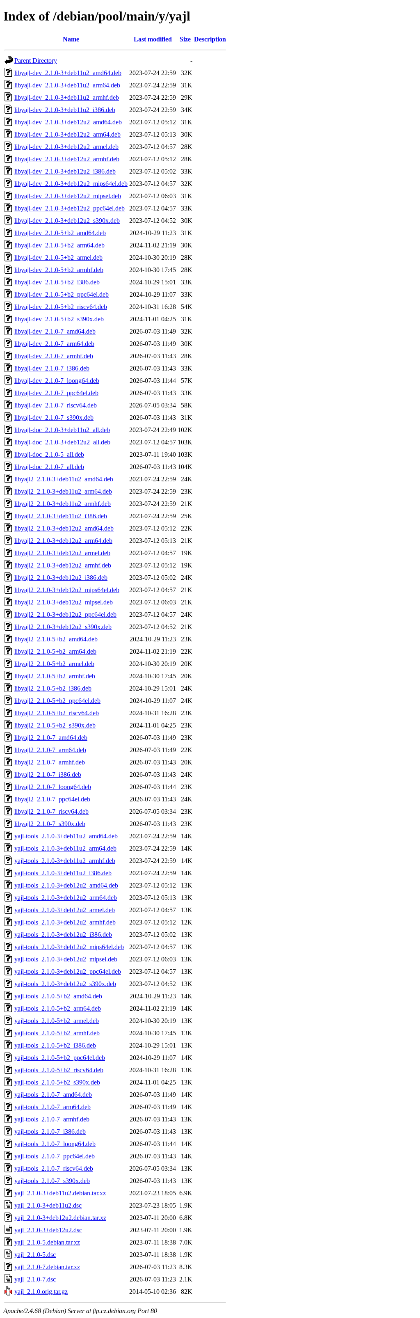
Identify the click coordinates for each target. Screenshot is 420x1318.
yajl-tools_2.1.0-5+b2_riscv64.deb (58, 1069)
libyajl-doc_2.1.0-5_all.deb (49, 454)
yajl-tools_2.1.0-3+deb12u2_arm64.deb (65, 897)
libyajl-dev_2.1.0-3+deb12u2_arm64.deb (67, 134)
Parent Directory (35, 60)
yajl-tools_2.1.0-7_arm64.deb (52, 1106)
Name (71, 39)
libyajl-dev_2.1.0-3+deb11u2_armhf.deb (66, 97)
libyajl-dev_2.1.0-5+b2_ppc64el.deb (61, 294)
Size (185, 39)
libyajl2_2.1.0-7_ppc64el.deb (52, 799)
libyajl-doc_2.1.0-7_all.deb (49, 466)
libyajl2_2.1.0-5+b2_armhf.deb (54, 676)
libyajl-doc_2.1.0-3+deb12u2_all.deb (62, 442)
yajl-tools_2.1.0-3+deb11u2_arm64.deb (65, 848)
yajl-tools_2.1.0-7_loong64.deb (55, 1143)
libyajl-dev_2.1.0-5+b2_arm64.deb (59, 245)
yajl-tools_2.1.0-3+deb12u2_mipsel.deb (65, 959)
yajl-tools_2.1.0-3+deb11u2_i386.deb (63, 873)
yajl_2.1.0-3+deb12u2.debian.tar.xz (60, 1217)
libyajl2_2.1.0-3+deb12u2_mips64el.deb (66, 589)
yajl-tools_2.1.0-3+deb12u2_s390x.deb (65, 983)
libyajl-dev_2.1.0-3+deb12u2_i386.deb (65, 171)
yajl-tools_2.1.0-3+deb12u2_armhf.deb (65, 922)
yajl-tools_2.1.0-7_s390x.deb (52, 1180)
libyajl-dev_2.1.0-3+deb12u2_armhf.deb (66, 159)
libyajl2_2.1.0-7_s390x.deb (49, 823)
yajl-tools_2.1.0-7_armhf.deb (51, 1119)
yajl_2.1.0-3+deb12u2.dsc (48, 1229)
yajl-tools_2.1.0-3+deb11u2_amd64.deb (66, 836)
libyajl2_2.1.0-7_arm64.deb (50, 749)
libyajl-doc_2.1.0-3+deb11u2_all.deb (62, 429)
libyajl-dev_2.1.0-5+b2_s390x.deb (59, 319)
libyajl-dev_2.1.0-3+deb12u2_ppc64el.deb (69, 208)
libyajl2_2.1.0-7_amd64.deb (50, 737)
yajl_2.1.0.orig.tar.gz (41, 1291)
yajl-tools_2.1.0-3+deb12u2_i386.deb (63, 934)
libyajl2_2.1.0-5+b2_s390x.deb (55, 725)
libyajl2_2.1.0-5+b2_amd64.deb (56, 639)
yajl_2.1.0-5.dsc (35, 1254)
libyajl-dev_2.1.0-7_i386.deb (51, 368)
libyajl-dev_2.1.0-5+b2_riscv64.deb (60, 306)
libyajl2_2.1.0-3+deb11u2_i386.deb (60, 516)
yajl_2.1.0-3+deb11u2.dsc (48, 1205)
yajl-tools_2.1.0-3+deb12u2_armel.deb (64, 909)
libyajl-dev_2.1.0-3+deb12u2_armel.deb (66, 146)
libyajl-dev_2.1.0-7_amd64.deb (55, 331)
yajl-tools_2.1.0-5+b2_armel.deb (56, 1020)
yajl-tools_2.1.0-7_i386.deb (50, 1131)
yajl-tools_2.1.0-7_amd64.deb (53, 1094)
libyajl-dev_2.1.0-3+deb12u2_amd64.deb (68, 122)
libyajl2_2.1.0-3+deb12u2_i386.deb (60, 577)
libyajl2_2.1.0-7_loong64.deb (52, 786)
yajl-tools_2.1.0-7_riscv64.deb (53, 1168)
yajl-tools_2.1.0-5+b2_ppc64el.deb (59, 1057)
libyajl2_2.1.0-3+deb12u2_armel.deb (62, 552)
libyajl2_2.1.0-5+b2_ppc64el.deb (57, 700)
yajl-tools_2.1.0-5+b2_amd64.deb (58, 996)
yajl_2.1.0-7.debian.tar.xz (47, 1266)
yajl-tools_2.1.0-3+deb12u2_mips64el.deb (69, 946)
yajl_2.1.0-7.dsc (35, 1279)
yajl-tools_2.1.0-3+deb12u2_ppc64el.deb (67, 971)
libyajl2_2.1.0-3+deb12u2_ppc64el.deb (65, 614)
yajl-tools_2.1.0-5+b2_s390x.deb (57, 1082)
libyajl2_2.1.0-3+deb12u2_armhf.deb (62, 565)
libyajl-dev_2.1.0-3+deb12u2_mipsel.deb (67, 195)
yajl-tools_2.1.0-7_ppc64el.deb (54, 1156)
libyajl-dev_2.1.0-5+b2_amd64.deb (60, 232)
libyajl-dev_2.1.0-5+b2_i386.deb (57, 282)
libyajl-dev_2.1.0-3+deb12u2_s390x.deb (67, 220)
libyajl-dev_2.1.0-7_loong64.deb (56, 380)
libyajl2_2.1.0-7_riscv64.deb (51, 811)
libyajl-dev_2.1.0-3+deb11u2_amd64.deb (67, 72)
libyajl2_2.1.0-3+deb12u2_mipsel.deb (63, 602)
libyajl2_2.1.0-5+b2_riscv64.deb (56, 712)
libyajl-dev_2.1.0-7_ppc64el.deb (56, 392)
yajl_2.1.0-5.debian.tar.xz (47, 1242)
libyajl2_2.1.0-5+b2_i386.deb (52, 688)
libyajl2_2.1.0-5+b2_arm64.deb (55, 651)
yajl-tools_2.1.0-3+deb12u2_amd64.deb (66, 885)
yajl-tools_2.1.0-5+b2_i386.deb (55, 1045)
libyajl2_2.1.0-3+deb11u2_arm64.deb (63, 491)
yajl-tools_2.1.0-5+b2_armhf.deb (57, 1033)
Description (210, 39)
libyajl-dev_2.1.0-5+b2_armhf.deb (58, 269)
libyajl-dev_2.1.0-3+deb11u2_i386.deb (64, 109)
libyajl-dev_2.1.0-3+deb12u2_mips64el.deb (71, 183)
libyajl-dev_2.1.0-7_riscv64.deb (55, 405)
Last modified (153, 39)
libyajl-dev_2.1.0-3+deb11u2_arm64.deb (67, 85)
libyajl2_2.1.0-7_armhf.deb (49, 762)
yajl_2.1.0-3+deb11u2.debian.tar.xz (60, 1193)
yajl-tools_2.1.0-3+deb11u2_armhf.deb (64, 860)
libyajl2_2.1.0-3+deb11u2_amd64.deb (63, 479)
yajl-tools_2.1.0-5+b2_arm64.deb (57, 1008)
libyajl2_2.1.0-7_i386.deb (47, 774)
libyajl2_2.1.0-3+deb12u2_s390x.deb (63, 626)
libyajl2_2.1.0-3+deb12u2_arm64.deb (63, 540)
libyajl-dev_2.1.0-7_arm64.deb (54, 343)
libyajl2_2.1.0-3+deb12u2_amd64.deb (64, 528)
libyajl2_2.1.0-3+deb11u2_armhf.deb (62, 503)
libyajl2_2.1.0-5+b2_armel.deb (54, 663)
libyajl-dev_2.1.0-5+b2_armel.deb (58, 257)
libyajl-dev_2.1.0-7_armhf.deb (53, 355)
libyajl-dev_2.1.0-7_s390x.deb (54, 417)
